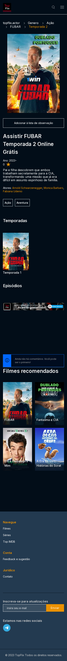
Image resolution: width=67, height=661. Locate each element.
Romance (22, 453)
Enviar (55, 607)
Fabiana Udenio (12, 191)
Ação (50, 23)
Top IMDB (9, 541)
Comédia (54, 412)
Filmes (7, 528)
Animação (54, 453)
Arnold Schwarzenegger (27, 187)
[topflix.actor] (7, 7)
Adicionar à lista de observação (33, 123)
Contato (8, 576)
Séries (7, 535)
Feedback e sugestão (16, 559)
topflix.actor (11, 23)
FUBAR (15, 27)
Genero (33, 23)
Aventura (22, 202)
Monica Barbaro (53, 187)
